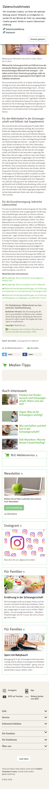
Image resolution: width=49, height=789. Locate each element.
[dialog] (24, 394)
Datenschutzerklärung (15, 29)
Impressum (10, 32)
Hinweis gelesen (37, 39)
